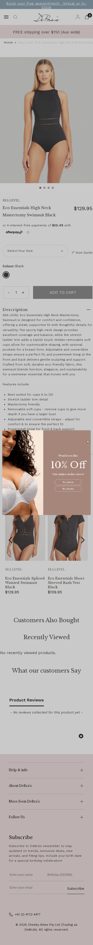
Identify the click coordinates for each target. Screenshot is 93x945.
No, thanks (68, 488)
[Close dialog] (88, 441)
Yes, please (68, 482)
